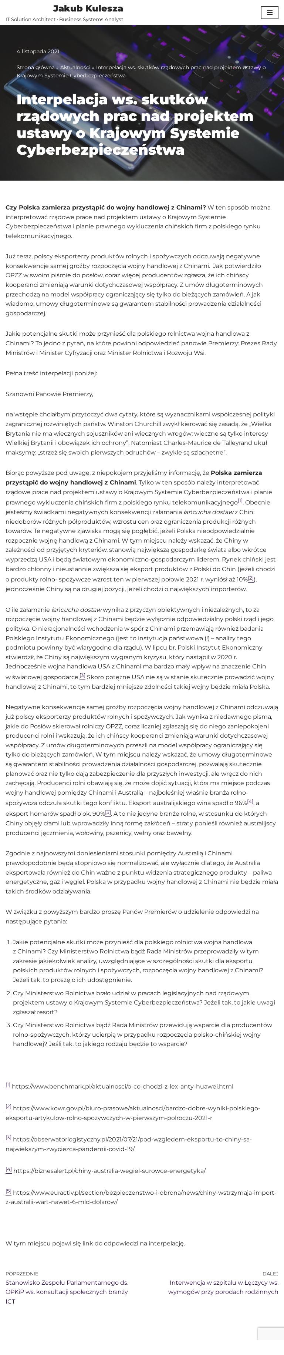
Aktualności (75, 67)
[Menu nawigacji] (269, 12)
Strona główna (36, 67)
